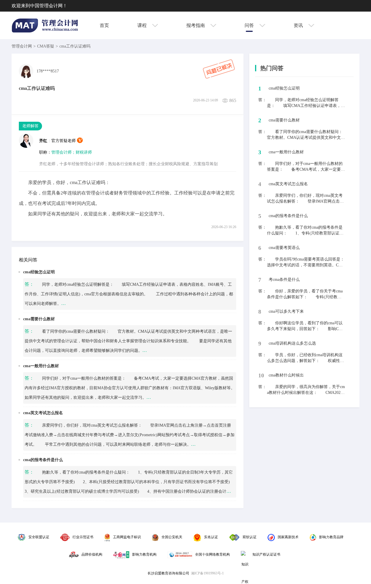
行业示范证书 (82, 537)
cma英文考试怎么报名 (43, 413)
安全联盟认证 (38, 537)
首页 (104, 25)
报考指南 (196, 25)
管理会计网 (22, 46)
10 (261, 375)
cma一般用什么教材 (41, 366)
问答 (250, 25)
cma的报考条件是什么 (43, 460)
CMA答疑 (45, 46)
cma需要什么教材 (39, 319)
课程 (142, 25)
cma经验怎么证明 (39, 272)
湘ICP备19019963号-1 (207, 573)
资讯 (299, 25)
